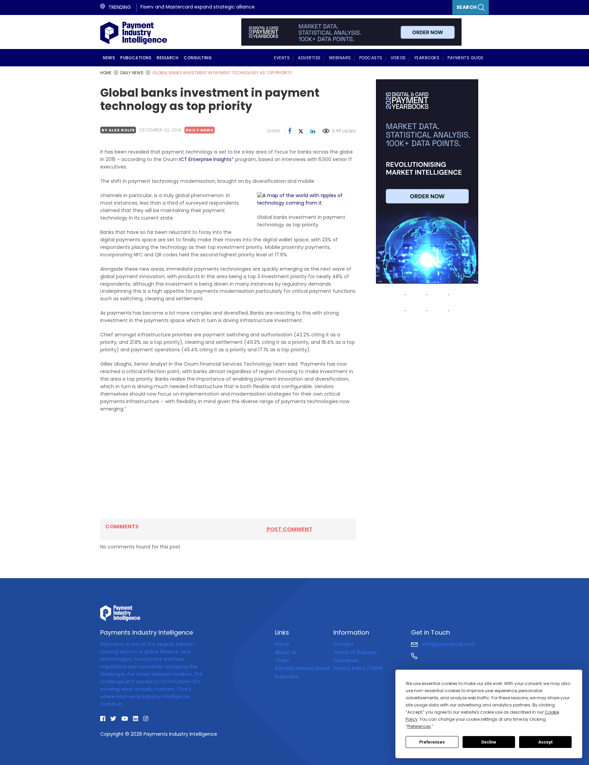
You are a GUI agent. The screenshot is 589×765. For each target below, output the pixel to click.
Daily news (199, 130)
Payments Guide (465, 58)
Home (282, 644)
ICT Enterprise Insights (205, 159)
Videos (398, 58)
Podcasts (370, 58)
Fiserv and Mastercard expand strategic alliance (197, 6)
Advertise (309, 58)
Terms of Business (355, 652)
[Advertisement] (228, 465)
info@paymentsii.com (448, 644)
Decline (488, 742)
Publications (135, 58)
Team (282, 660)
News (109, 58)
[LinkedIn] (313, 131)
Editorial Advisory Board (302, 668)
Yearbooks (427, 58)
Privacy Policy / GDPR (358, 668)
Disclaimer (345, 660)
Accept (545, 742)
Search (467, 7)
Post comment (290, 529)
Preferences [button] (419, 726)
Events (282, 58)
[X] (301, 131)
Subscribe (286, 676)
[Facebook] (290, 131)
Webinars (340, 58)
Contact (343, 644)
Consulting (198, 58)
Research (167, 58)
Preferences (432, 742)
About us (285, 652)
